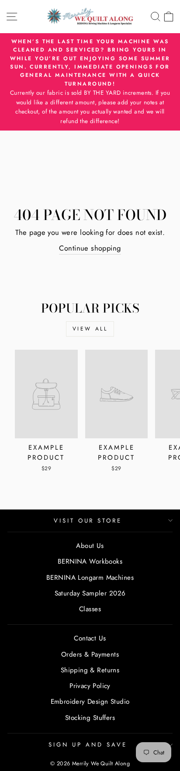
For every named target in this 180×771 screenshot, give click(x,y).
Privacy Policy (90, 686)
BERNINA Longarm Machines (90, 577)
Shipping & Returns (90, 670)
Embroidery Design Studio (90, 701)
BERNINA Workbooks (90, 561)
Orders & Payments (90, 654)
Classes (90, 609)
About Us (90, 546)
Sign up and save (87, 744)
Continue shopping (90, 248)
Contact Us (90, 638)
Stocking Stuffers (90, 718)
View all (90, 329)
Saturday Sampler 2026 (90, 593)
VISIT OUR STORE (88, 520)
